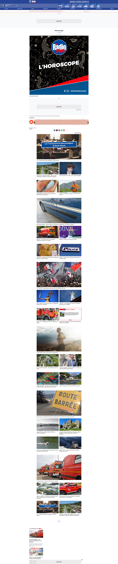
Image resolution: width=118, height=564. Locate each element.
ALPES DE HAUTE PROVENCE (57, 11)
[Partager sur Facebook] (54, 130)
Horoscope (98, 8)
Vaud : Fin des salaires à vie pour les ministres (35, 558)
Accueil (6, 8)
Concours (73, 8)
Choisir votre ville (86, 11)
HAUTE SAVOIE (32, 11)
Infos (33, 8)
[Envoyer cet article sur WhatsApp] (61, 130)
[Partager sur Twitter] (57, 130)
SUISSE (44, 11)
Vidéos (85, 8)
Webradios (45, 8)
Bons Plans (19, 8)
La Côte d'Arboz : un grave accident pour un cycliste (35, 541)
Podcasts (59, 8)
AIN (40, 11)
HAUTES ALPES (49, 11)
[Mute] (17, 5)
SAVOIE (37, 11)
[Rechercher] (88, 2)
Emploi (112, 8)
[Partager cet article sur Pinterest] (59, 130)
